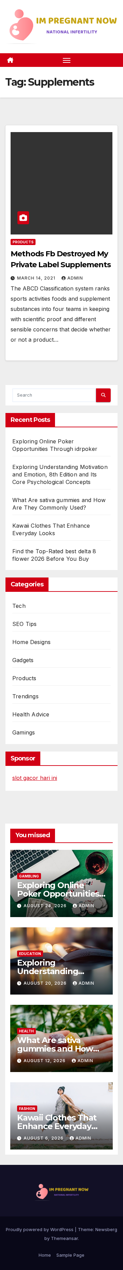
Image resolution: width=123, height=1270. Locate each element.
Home (45, 1255)
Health (26, 1031)
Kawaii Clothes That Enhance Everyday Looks (56, 1126)
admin (75, 278)
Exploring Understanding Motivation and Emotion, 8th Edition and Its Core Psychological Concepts (60, 474)
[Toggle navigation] (66, 60)
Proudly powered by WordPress (40, 1229)
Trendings (25, 696)
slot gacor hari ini (34, 777)
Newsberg (106, 1229)
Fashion (27, 1109)
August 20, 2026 (46, 983)
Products (23, 242)
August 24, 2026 (46, 905)
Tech (19, 605)
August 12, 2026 (45, 1060)
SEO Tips (24, 623)
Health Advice (31, 714)
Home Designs (31, 642)
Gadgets (22, 660)
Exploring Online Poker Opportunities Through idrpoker (58, 893)
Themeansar (64, 1238)
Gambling (29, 876)
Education (30, 954)
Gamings (23, 732)
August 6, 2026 (44, 1138)
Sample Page (70, 1255)
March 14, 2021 (37, 278)
